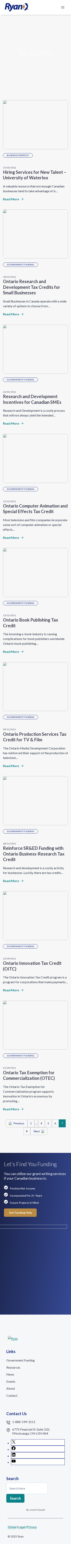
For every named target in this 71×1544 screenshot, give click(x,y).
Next (37, 1131)
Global (12, 1527)
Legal (21, 1527)
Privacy (32, 1527)
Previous (18, 1123)
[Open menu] (62, 7)
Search (15, 1498)
